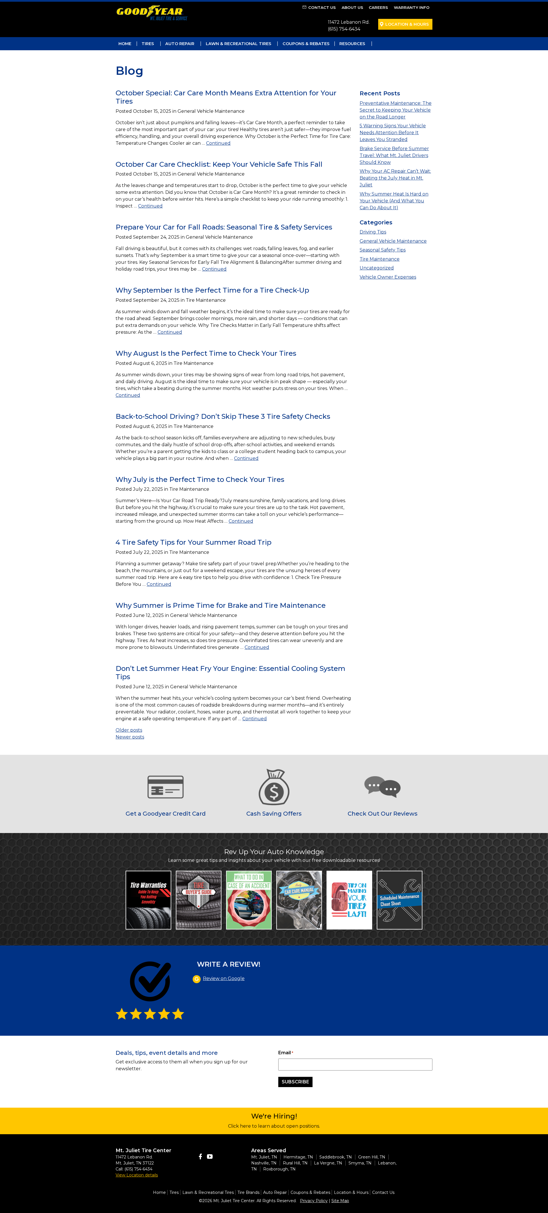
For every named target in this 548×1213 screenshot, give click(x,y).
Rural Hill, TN (295, 1163)
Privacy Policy (314, 1200)
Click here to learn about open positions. (274, 1126)
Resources (352, 43)
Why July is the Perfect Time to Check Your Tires (200, 479)
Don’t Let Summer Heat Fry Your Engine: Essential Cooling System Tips (230, 672)
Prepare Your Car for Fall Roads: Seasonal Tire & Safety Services (224, 227)
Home (124, 43)
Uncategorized (377, 268)
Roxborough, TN (279, 1169)
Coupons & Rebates (306, 43)
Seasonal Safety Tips (383, 250)
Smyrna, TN (360, 1163)
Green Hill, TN (371, 1157)
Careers (378, 7)
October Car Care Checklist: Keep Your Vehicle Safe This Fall (219, 164)
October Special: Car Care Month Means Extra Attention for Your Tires (226, 97)
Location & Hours (407, 24)
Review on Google (224, 978)
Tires (148, 43)
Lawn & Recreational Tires (238, 43)
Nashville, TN (264, 1163)
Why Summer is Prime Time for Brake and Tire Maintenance (221, 605)
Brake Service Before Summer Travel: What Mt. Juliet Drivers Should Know (394, 155)
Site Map (340, 1200)
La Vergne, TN (328, 1163)
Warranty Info (412, 7)
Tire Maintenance (380, 259)
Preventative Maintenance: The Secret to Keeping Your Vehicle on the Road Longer (396, 110)
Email (285, 1052)
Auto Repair (179, 43)
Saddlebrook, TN (335, 1157)
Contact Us (322, 7)
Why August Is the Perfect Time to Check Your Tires (206, 353)
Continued (218, 143)
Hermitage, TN (298, 1157)
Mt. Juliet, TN (264, 1157)
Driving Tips (373, 232)
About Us (352, 7)
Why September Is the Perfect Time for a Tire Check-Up (212, 290)
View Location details (137, 1175)
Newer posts (130, 737)
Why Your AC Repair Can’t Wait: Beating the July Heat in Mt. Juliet (395, 178)
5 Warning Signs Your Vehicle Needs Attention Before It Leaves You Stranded (393, 132)
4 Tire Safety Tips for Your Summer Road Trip (193, 542)
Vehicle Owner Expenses (388, 277)
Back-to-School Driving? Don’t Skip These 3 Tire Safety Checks (223, 416)
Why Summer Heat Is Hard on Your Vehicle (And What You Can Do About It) (394, 200)
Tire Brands (248, 1192)
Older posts (129, 730)
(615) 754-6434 (344, 29)
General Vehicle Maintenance (393, 241)
